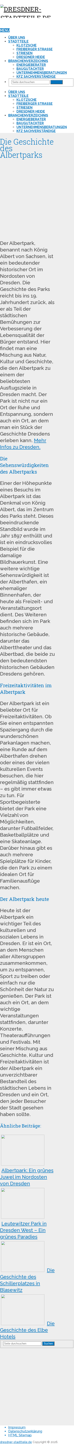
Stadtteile (18, 41)
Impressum (16, 1427)
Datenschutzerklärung (25, 1431)
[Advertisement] (37, 198)
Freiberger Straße (34, 49)
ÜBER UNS (16, 37)
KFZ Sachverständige (36, 76)
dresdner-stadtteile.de (16, 1442)
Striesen (24, 53)
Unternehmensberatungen (41, 73)
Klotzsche (26, 45)
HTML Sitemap (20, 1435)
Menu (5, 30)
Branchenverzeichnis (28, 61)
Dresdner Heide (30, 57)
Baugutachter (30, 69)
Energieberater (31, 65)
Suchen (56, 82)
